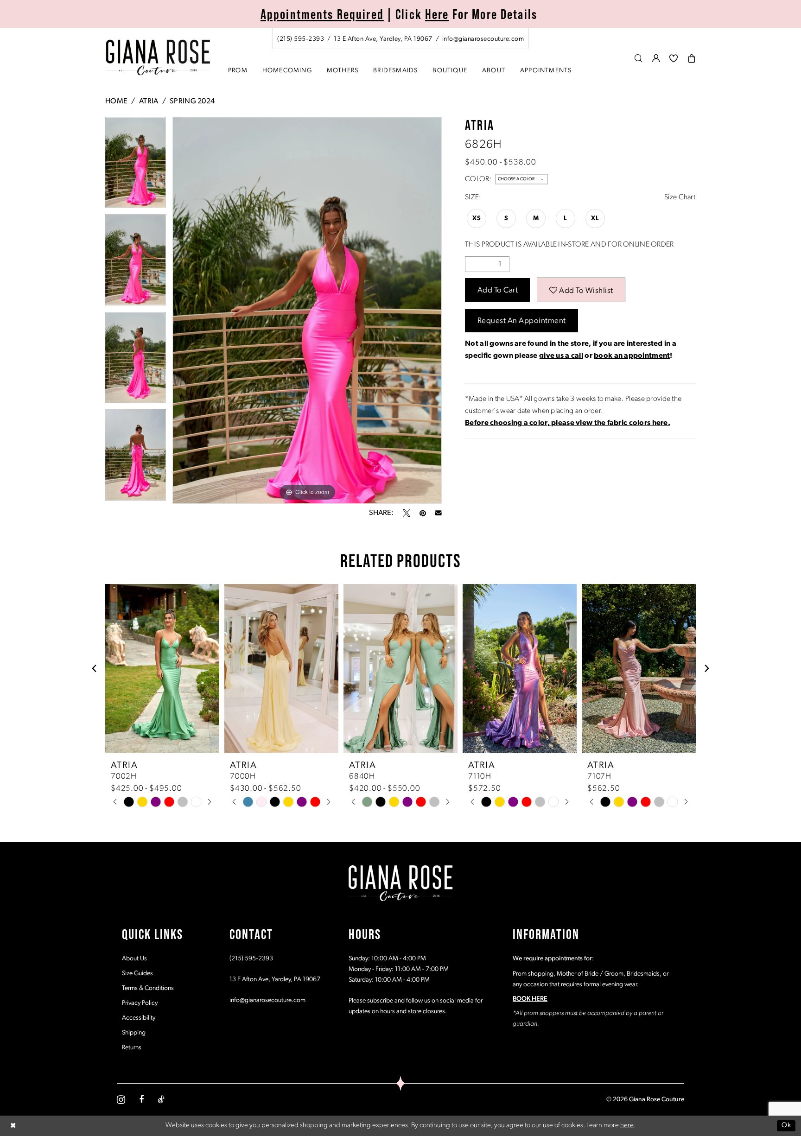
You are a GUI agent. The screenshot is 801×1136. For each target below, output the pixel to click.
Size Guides (137, 973)
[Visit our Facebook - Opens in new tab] (141, 1099)
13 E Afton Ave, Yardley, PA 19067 (274, 979)
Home (116, 101)
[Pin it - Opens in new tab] (423, 513)
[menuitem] (400, 38)
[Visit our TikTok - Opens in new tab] (161, 1099)
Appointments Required (322, 14)
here (627, 1125)
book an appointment (632, 356)
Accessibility (138, 1018)
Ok (786, 1125)
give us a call (561, 356)
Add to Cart (497, 290)
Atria (148, 101)
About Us (134, 958)
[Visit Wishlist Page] (674, 58)
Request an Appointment (521, 321)
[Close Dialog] (13, 1125)
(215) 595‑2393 (251, 958)
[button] (656, 58)
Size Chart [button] (679, 197)
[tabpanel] (135, 166)
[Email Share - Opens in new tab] (438, 513)
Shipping (134, 1032)
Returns (131, 1047)
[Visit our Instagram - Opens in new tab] (121, 1099)
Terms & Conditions (148, 988)
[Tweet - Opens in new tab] (406, 513)
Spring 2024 (192, 101)
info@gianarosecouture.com (267, 1000)
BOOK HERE (530, 999)
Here (437, 14)
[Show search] (639, 58)
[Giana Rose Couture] (158, 58)
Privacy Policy (140, 1003)
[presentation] (162, 668)
